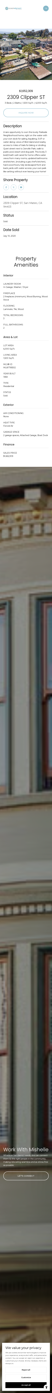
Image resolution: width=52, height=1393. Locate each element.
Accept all (26, 1385)
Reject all (26, 1370)
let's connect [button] (26, 1176)
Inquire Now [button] (26, 113)
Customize (26, 1377)
